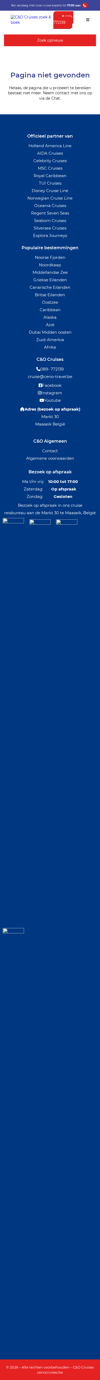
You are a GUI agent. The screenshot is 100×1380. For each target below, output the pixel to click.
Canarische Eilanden (50, 287)
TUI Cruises (50, 183)
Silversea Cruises (50, 228)
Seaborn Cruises (50, 220)
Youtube (52, 400)
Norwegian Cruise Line (50, 198)
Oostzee (50, 302)
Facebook (52, 385)
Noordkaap (50, 264)
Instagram (51, 392)
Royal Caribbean (50, 175)
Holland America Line (50, 145)
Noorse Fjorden (50, 257)
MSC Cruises (50, 168)
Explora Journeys (50, 235)
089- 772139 (52, 369)
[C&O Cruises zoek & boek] (32, 22)
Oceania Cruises (50, 205)
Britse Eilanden (50, 294)
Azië (50, 324)
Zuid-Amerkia (50, 339)
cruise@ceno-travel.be (50, 376)
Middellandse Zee (50, 272)
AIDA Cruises (50, 153)
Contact (50, 450)
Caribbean (50, 309)
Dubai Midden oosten (50, 332)
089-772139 (63, 20)
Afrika (50, 347)
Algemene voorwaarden (50, 458)
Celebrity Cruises (50, 160)
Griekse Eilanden (50, 279)
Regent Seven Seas (50, 213)
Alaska (50, 317)
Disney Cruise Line (50, 190)
